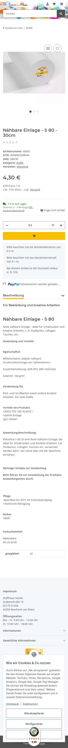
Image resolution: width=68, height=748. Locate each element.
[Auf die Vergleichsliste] (48, 48)
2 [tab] (34, 112)
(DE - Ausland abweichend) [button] (18, 209)
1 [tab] (30, 112)
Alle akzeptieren (34, 713)
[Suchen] (61, 14)
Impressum (12, 703)
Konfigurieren (34, 723)
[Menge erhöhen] (61, 225)
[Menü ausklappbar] (5, 2)
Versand (35, 189)
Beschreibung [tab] (13, 295)
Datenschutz (30, 703)
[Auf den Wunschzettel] (57, 48)
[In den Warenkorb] (6, 39)
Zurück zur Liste (13, 28)
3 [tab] (38, 112)
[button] (47, 4)
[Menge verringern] (7, 225)
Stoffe (19, 163)
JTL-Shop (40, 743)
